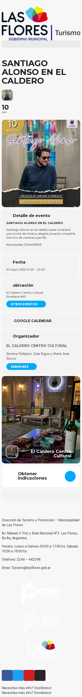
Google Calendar (32, 321)
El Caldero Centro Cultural (36, 346)
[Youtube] (29, 675)
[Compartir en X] (32, 495)
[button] (41, 44)
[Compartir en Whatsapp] (40, 495)
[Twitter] (18, 675)
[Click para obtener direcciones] (70, 476)
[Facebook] (7, 675)
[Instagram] (40, 675)
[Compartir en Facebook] (23, 495)
